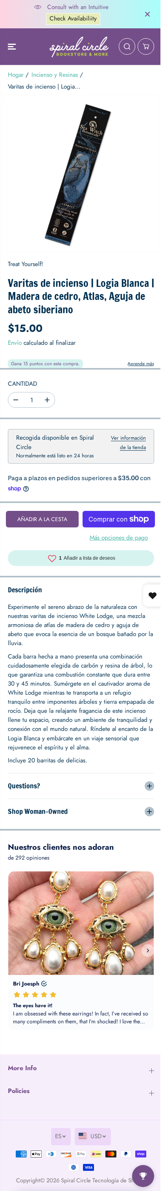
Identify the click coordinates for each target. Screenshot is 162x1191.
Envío (15, 342)
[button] (12, 46)
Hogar (16, 74)
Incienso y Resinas (54, 74)
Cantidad (22, 383)
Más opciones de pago (119, 537)
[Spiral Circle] (79, 46)
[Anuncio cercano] (147, 14)
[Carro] (146, 46)
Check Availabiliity (73, 18)
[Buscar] (127, 46)
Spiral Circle (74, 1180)
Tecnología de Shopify (117, 1180)
